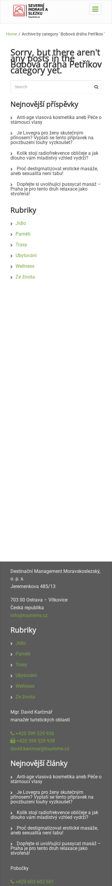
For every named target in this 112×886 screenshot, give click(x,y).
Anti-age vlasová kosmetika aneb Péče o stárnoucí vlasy (56, 120)
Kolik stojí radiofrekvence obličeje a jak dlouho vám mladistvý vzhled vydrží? (54, 155)
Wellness (25, 266)
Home (11, 34)
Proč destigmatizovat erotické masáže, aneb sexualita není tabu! (54, 171)
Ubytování (26, 255)
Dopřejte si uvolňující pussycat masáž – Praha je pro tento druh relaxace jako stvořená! (55, 189)
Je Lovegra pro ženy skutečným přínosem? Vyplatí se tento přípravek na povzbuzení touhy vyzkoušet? (51, 137)
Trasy (21, 245)
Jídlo (21, 223)
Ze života (25, 277)
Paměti (23, 234)
